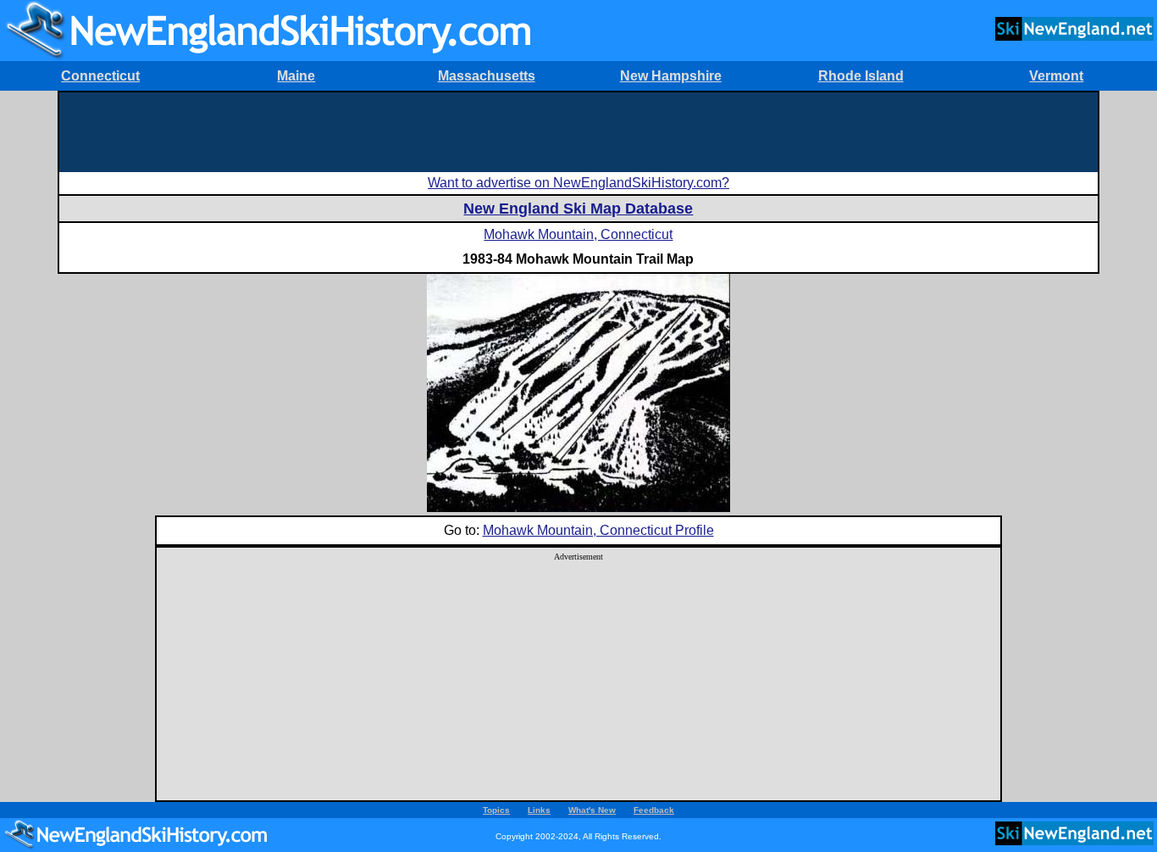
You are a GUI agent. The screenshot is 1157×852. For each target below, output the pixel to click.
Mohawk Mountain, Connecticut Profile (598, 530)
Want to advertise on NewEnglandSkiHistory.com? (578, 182)
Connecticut (100, 76)
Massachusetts (486, 76)
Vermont (1056, 76)
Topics (496, 810)
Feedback (654, 810)
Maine (296, 76)
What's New (592, 810)
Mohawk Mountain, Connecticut (578, 234)
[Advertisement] (578, 130)
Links (539, 810)
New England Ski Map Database (578, 208)
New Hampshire (671, 76)
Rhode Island (861, 76)
